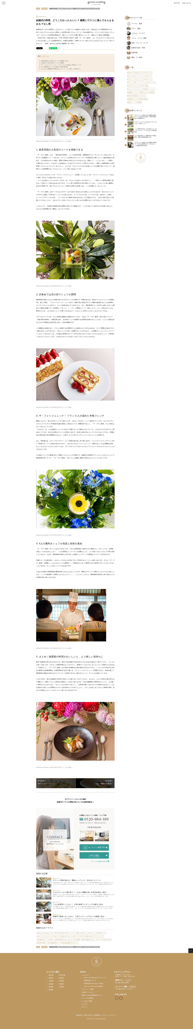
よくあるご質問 (87, 1001)
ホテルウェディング (134, 86)
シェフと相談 (60, 936)
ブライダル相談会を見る (99, 861)
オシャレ (85, 933)
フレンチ (77, 936)
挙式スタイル (145, 92)
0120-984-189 (122, 983)
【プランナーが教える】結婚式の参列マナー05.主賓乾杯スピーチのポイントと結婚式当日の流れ (145, 144)
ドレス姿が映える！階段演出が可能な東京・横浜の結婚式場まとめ (145, 136)
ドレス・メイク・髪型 (139, 38)
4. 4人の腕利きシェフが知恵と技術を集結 (53, 67)
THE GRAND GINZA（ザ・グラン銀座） (68, 933)
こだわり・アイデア (138, 33)
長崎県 (51, 990)
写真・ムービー (149, 89)
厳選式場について (90, 980)
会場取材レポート (43, 939)
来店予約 (177, 3)
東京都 (51, 975)
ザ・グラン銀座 (43, 155)
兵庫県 (61, 981)
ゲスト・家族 (136, 28)
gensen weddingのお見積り (93, 986)
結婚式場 (44, 8)
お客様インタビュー (88, 992)
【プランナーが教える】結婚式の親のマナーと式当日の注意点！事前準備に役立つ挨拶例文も (145, 116)
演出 (130, 95)
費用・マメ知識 (136, 57)
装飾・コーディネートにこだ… (47, 783)
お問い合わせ (186, 3)
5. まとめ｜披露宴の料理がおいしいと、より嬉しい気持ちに (60, 69)
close (47, 56)
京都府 (51, 984)
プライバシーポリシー (109, 1015)
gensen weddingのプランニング (95, 977)
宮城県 (61, 984)
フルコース (69, 936)
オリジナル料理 (95, 933)
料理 (39, 943)
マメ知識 (85, 936)
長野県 (51, 978)
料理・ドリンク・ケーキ (139, 43)
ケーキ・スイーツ (140, 76)
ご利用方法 (132, 986)
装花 (146, 99)
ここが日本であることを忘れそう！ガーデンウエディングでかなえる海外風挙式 (145, 130)
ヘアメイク (152, 82)
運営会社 (79, 1015)
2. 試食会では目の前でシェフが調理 (51, 63)
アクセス (85, 1004)
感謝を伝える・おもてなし (94, 939)
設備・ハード (132, 102)
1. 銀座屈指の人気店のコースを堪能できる (53, 61)
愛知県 (61, 978)
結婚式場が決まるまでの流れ (94, 983)
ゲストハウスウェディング (46, 936)
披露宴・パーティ (134, 92)
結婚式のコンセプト (139, 95)
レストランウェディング (136, 89)
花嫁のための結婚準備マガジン (92, 995)
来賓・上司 (46, 943)
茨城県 (51, 987)
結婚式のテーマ (56, 943)
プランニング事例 (88, 989)
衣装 (141, 99)
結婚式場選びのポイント (70, 943)
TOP (38, 8)
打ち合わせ (108, 939)
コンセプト (85, 975)
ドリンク (131, 82)
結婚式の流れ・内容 (138, 47)
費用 (140, 102)
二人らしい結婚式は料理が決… (104, 783)
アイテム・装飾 (136, 23)
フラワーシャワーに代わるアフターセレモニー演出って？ (145, 122)
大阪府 (51, 981)
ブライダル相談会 (88, 998)
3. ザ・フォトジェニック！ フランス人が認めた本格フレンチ (60, 65)
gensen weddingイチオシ (46, 933)
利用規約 (97, 1015)
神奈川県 (62, 975)
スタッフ (149, 79)
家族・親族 (81, 939)
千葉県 (61, 987)
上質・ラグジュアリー (96, 936)
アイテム (149, 72)
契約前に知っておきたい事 (67, 939)
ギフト (130, 76)
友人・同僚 (54, 939)
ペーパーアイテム (141, 82)
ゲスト (104, 933)
